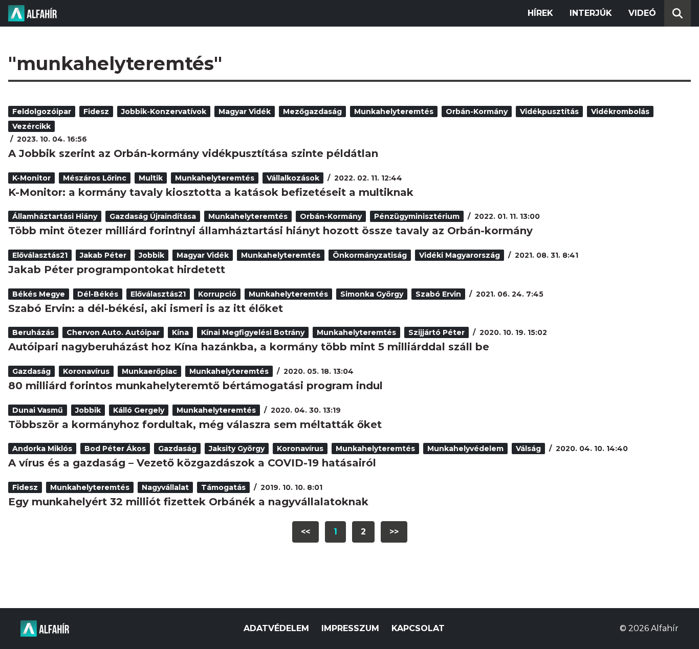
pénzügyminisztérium (417, 216)
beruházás (33, 332)
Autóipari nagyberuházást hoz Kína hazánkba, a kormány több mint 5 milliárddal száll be (248, 347)
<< (305, 531)
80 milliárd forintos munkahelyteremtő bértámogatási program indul (195, 385)
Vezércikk (31, 126)
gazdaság (31, 371)
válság (528, 448)
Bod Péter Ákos (115, 448)
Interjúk (591, 13)
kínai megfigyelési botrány (252, 332)
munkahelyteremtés (393, 111)
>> (394, 531)
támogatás (223, 487)
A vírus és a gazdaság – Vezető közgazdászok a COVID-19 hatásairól (192, 463)
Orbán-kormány (477, 111)
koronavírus (86, 371)
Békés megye (38, 294)
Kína (180, 332)
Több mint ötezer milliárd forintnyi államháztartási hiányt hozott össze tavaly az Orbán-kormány (270, 231)
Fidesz (96, 111)
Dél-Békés (97, 294)
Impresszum (350, 628)
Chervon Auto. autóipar (113, 332)
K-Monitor (31, 178)
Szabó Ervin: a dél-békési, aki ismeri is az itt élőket (145, 308)
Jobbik (151, 255)
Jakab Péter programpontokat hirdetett (116, 269)
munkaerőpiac (149, 371)
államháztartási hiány (54, 216)
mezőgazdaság (312, 111)
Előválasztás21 (40, 255)
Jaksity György (237, 448)
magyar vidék (245, 111)
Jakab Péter (103, 255)
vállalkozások (293, 178)
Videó (642, 13)
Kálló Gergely (138, 410)
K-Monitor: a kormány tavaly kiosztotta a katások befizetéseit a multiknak (210, 192)
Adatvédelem (276, 628)
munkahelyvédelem (465, 448)
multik (151, 178)
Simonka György (371, 294)
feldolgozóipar (41, 111)
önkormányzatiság (370, 255)
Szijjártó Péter (436, 332)
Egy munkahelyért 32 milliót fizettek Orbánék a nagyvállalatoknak (188, 502)
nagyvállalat (165, 487)
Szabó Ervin (438, 294)
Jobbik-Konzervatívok (163, 111)
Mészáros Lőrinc (94, 178)
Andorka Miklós (42, 448)
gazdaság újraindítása (153, 216)
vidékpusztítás (549, 111)
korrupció (217, 294)
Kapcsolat (418, 628)
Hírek (540, 13)
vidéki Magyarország (459, 255)
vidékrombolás (620, 111)
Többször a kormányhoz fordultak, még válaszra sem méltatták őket (195, 424)
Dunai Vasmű (37, 410)
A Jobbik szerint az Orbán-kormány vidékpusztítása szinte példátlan (193, 153)
